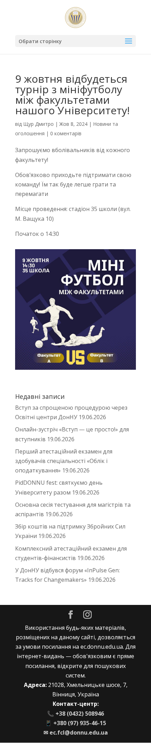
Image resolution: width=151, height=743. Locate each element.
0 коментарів (65, 133)
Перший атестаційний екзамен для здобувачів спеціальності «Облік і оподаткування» (63, 461)
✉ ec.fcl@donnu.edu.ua (76, 732)
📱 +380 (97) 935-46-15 (75, 723)
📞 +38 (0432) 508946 (75, 713)
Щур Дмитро (38, 124)
